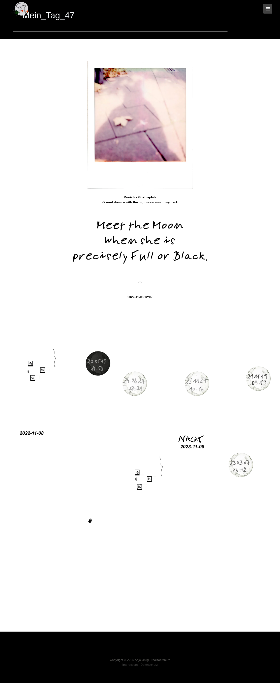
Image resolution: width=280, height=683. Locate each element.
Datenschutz (149, 664)
